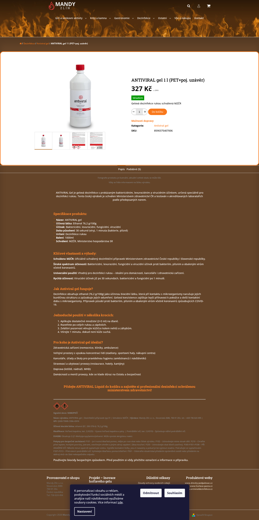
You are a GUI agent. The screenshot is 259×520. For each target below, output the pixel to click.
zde (120, 502)
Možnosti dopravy (142, 120)
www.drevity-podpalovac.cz (199, 482)
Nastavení (84, 511)
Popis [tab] (121, 169)
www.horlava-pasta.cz (201, 485)
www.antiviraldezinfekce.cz (199, 488)
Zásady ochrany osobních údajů (154, 482)
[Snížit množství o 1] (134, 112)
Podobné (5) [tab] (134, 169)
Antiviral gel (161, 125)
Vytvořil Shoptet (204, 514)
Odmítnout (151, 493)
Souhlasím (174, 493)
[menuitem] (71, 18)
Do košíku (157, 111)
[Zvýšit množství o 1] (145, 112)
